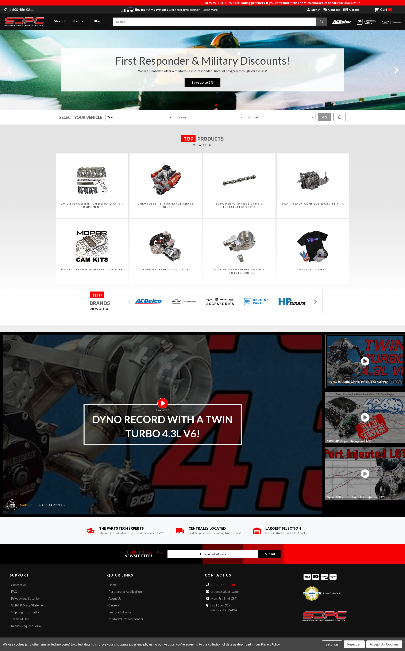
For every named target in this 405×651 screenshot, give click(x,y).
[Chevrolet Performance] (391, 21)
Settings (332, 644)
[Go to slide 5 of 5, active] (216, 105)
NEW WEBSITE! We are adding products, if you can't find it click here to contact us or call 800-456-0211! (187, 3)
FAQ (14, 591)
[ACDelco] (341, 21)
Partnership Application (125, 591)
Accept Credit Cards (332, 593)
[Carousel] (149, 302)
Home (112, 585)
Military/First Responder (125, 619)
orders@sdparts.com (225, 591)
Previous (8, 70)
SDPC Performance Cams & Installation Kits (239, 205)
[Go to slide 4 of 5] (209, 105)
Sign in (315, 9)
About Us (114, 598)
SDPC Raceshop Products (166, 269)
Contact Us (19, 585)
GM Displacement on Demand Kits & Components (92, 205)
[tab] (365, 361)
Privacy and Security (25, 598)
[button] (351, 9)
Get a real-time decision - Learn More (176, 9)
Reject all (354, 644)
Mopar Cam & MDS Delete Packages (92, 269)
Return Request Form (26, 626)
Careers (114, 605)
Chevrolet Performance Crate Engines (166, 205)
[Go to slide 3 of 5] (202, 105)
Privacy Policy (270, 644)
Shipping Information (25, 612)
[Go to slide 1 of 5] (189, 105)
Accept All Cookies (384, 644)
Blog (97, 21)
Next (396, 70)
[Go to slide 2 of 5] (196, 105)
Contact (334, 9)
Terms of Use (20, 619)
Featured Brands (120, 612)
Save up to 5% (202, 82)
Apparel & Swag (313, 269)
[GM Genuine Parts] (366, 21)
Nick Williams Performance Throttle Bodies (239, 271)
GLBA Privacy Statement (28, 605)
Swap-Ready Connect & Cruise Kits (313, 203)
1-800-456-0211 (223, 585)
